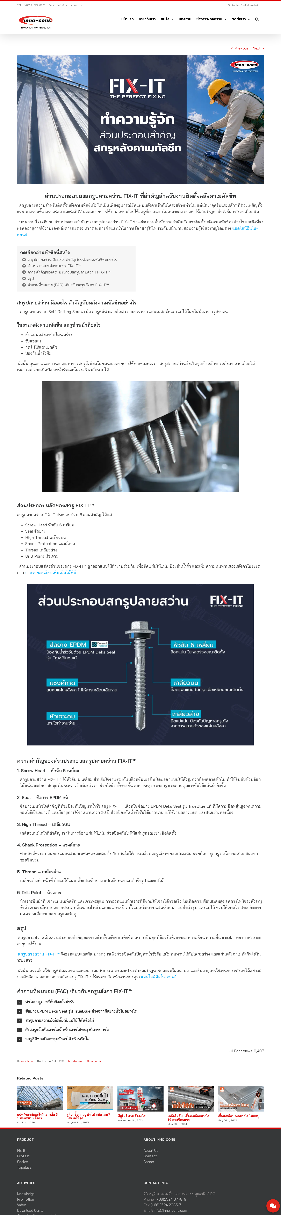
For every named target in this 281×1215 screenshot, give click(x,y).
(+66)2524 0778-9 (171, 1199)
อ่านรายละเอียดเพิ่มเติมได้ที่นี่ (51, 572)
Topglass (24, 1167)
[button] (257, 19)
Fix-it (21, 1150)
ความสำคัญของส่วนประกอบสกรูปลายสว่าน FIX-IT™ (69, 272)
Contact (150, 1156)
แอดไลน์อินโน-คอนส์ (159, 976)
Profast (23, 1156)
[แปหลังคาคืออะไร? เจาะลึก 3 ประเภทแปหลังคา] (40, 1088)
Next (256, 48)
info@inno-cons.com (170, 1210)
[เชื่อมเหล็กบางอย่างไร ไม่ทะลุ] (241, 1088)
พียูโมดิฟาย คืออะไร (131, 1116)
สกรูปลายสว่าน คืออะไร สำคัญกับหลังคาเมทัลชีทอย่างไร (72, 259)
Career (149, 1162)
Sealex (22, 1162)
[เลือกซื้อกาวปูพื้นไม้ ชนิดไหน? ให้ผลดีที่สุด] (90, 1088)
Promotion (25, 1199)
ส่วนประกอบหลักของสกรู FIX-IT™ (54, 265)
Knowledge (74, 1060)
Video (21, 1205)
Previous (242, 48)
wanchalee (28, 1060)
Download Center (31, 1210)
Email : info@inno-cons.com (66, 5)
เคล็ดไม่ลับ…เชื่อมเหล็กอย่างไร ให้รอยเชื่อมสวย (188, 1118)
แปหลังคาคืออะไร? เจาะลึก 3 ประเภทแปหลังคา (37, 1116)
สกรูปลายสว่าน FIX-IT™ (39, 954)
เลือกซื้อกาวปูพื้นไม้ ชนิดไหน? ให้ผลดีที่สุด (88, 1116)
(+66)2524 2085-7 (166, 1205)
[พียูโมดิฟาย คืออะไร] (140, 1088)
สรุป (31, 278)
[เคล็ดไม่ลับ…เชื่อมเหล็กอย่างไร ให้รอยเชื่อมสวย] (191, 1088)
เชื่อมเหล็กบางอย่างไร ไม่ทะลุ (238, 1116)
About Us (151, 1150)
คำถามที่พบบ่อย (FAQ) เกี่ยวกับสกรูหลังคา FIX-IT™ (68, 285)
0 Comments (93, 1060)
